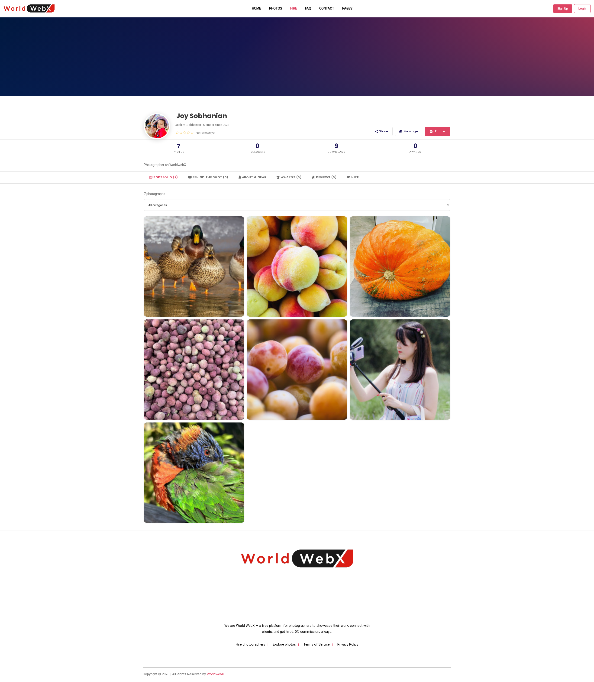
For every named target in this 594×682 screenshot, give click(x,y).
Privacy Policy (347, 644)
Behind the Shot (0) (210, 177)
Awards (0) (291, 177)
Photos (275, 8)
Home (256, 8)
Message (411, 131)
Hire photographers (250, 644)
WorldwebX (215, 674)
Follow (440, 131)
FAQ (308, 8)
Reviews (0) (325, 177)
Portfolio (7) (165, 177)
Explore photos (284, 644)
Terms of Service (316, 644)
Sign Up (562, 8)
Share (383, 131)
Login (582, 8)
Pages (347, 8)
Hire (293, 8)
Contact (326, 8)
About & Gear (253, 177)
